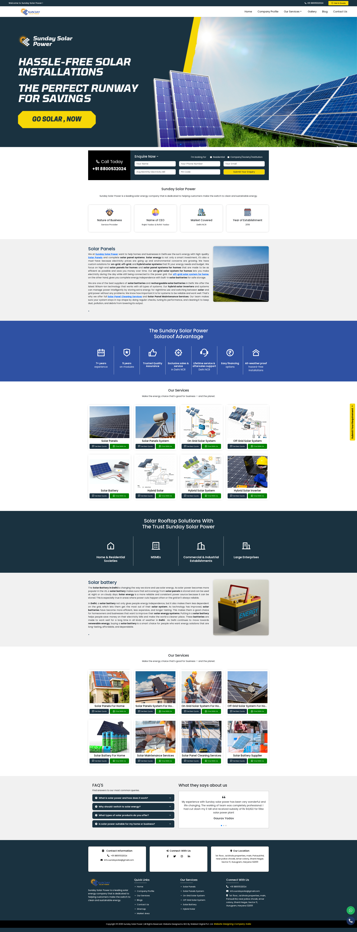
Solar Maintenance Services (155, 755)
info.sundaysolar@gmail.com (119, 859)
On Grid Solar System (201, 441)
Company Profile (268, 11)
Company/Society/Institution (246, 157)
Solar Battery (109, 491)
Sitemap (141, 908)
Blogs (139, 900)
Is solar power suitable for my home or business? (127, 824)
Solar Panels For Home (110, 706)
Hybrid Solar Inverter (247, 491)
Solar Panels (109, 441)
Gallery (312, 11)
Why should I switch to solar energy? (120, 806)
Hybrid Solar (156, 491)
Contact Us (340, 11)
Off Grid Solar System (247, 441)
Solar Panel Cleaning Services (125, 296)
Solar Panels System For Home (156, 706)
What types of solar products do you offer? (124, 815)
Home (248, 11)
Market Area (142, 913)
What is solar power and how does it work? (123, 798)
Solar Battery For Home (109, 755)
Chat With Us (121, 446)
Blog (325, 11)
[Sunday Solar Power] (167, 856)
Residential (219, 157)
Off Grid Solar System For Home (249, 706)
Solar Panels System (155, 441)
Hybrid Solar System (201, 491)
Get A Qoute (340, 3)
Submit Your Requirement (352, 423)
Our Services (292, 11)
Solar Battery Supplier (247, 755)
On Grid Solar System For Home (202, 706)
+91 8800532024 (314, 3)
